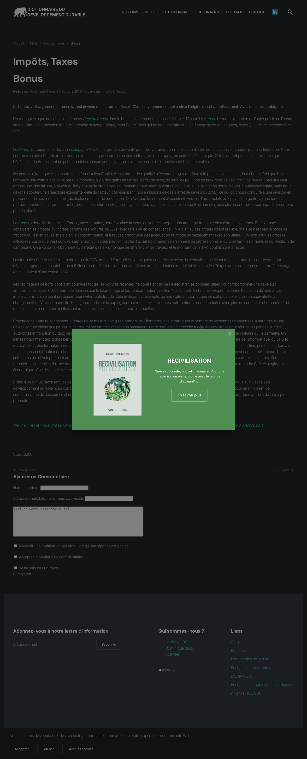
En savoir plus (189, 395)
